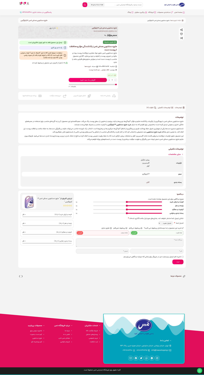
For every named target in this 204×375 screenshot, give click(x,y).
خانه (179, 20)
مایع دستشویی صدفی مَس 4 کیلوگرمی (34, 20)
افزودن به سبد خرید (87, 80)
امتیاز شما (178, 223)
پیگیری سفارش (139, 12)
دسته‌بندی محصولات (164, 12)
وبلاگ (129, 12)
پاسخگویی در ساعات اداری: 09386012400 (37, 12)
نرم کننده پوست (94, 70)
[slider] (127, 202)
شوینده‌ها (173, 20)
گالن (147, 182)
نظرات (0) (150, 107)
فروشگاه (150, 12)
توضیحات (178, 107)
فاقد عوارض (105, 70)
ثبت (177, 262)
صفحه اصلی (178, 12)
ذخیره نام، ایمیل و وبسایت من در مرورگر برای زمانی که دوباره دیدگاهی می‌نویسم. (152, 257)
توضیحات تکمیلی (164, 107)
